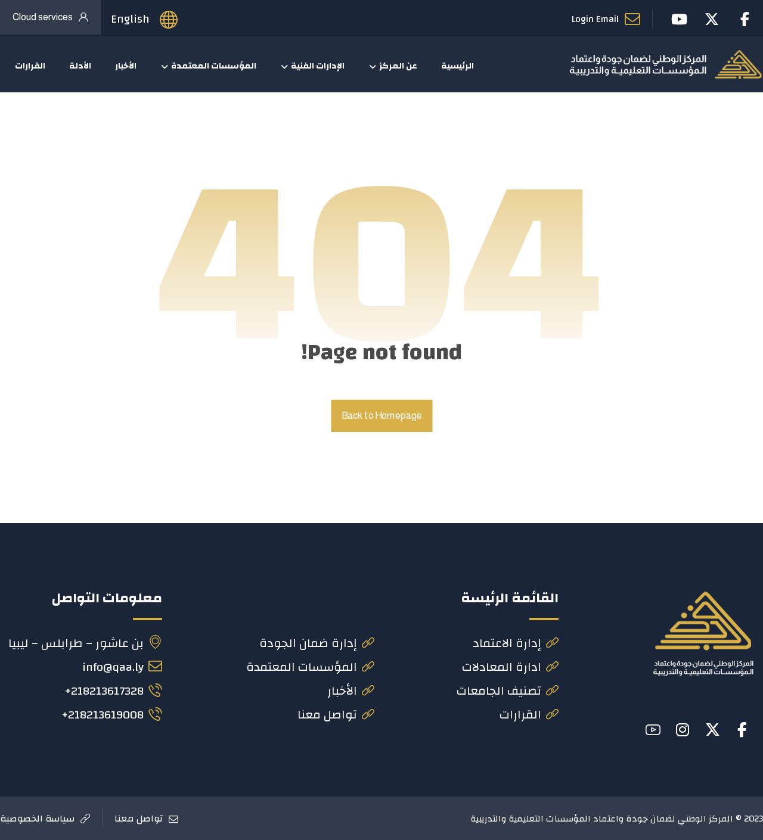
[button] (742, 730)
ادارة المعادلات (501, 667)
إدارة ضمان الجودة (308, 643)
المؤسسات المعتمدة (301, 667)
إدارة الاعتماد (507, 643)
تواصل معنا (327, 715)
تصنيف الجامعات (499, 691)
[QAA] (665, 64)
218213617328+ (104, 691)
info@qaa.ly (113, 667)
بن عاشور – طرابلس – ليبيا (76, 643)
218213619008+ (102, 715)
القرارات (520, 715)
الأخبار (342, 691)
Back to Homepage (381, 415)
